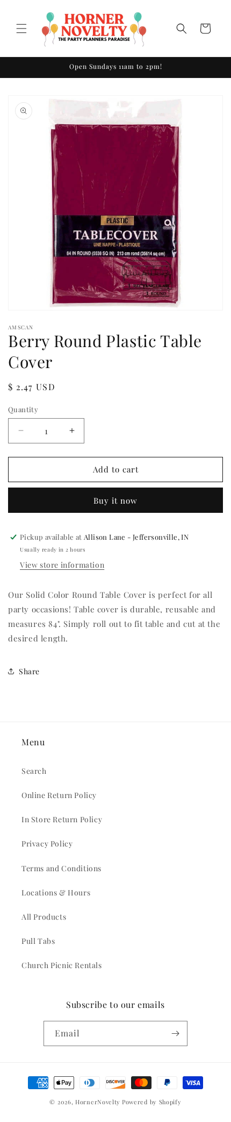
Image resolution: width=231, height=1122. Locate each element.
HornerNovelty (97, 1102)
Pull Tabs (38, 941)
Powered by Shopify (152, 1102)
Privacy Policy (47, 843)
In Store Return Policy (61, 819)
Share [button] (29, 671)
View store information (62, 565)
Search (34, 771)
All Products (43, 917)
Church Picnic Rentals (61, 965)
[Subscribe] (175, 1033)
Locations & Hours (55, 892)
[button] (21, 28)
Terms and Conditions (61, 868)
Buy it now (115, 500)
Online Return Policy (59, 795)
